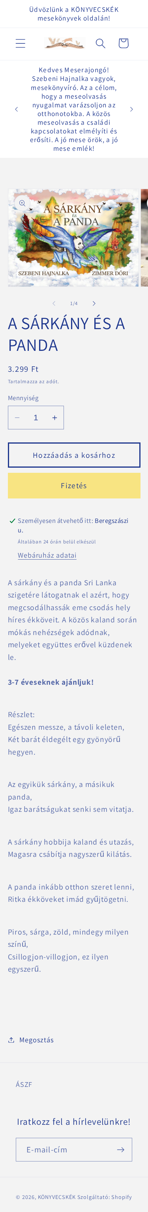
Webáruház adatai (47, 555)
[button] (20, 43)
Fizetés (74, 485)
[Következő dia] (94, 303)
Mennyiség (23, 397)
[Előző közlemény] (16, 109)
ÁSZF (24, 1084)
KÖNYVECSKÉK (57, 1197)
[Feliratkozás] (120, 1150)
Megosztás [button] (36, 1039)
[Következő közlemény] (132, 109)
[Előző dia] (54, 303)
